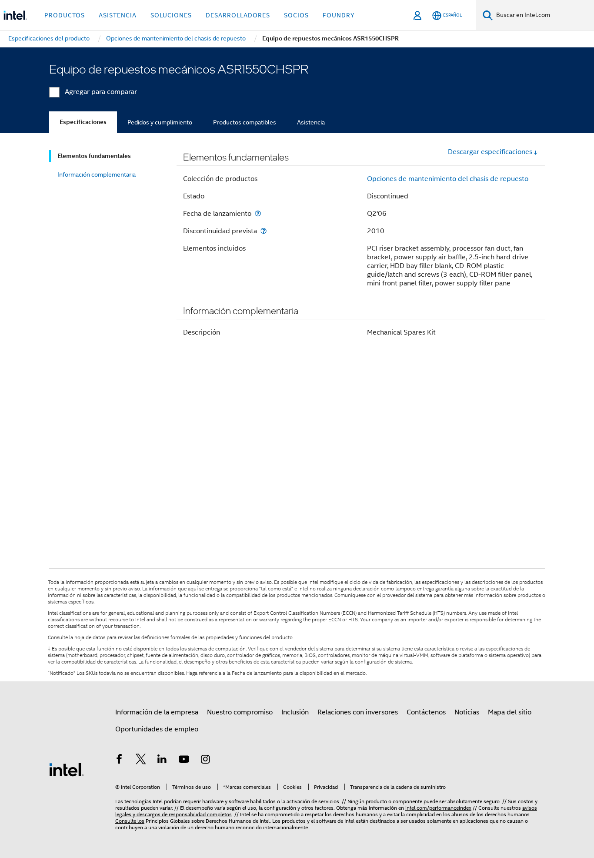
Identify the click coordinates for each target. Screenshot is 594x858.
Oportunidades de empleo (156, 729)
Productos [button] (64, 15)
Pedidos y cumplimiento (159, 122)
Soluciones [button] (171, 15)
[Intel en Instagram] (205, 760)
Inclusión (295, 712)
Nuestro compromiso (240, 712)
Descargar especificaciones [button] (490, 151)
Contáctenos (426, 712)
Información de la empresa (156, 712)
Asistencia (311, 122)
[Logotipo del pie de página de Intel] (66, 769)
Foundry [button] (339, 15)
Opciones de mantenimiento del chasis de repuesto (447, 178)
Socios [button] (296, 15)
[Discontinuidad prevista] (263, 231)
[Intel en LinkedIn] (162, 760)
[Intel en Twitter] (140, 760)
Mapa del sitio (509, 712)
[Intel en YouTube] (184, 760)
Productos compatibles (244, 122)
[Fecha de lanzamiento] (258, 213)
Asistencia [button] (118, 15)
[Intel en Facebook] (119, 760)
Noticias (466, 712)
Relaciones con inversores (357, 712)
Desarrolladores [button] (238, 15)
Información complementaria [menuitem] (96, 174)
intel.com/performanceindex (438, 807)
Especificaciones (83, 122)
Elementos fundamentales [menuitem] (94, 156)
